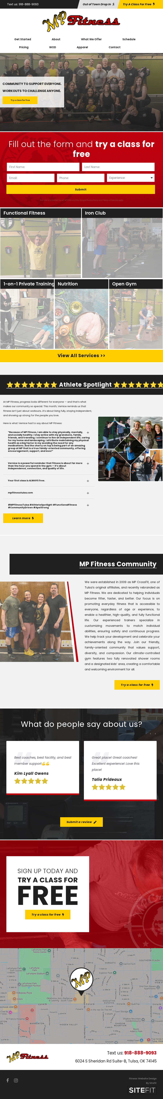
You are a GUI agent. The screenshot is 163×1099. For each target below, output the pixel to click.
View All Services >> (81, 355)
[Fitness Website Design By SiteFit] (142, 1090)
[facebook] (7, 1080)
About (56, 39)
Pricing (23, 47)
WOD (52, 47)
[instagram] (16, 1080)
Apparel (82, 47)
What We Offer (91, 39)
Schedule (128, 39)
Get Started (22, 39)
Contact (114, 47)
